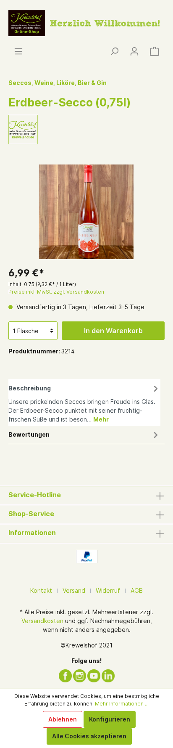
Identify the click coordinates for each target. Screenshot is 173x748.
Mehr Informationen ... (122, 703)
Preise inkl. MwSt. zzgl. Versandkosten (56, 292)
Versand (74, 590)
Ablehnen (62, 719)
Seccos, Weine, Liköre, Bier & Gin (57, 82)
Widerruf (108, 590)
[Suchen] (114, 51)
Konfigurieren (109, 719)
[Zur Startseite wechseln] (86, 22)
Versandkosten (42, 620)
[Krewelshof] (23, 129)
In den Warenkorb (113, 330)
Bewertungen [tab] (29, 434)
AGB (137, 590)
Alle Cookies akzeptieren (89, 736)
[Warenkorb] (154, 51)
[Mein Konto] (134, 51)
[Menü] (18, 51)
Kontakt (41, 590)
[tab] (84, 402)
